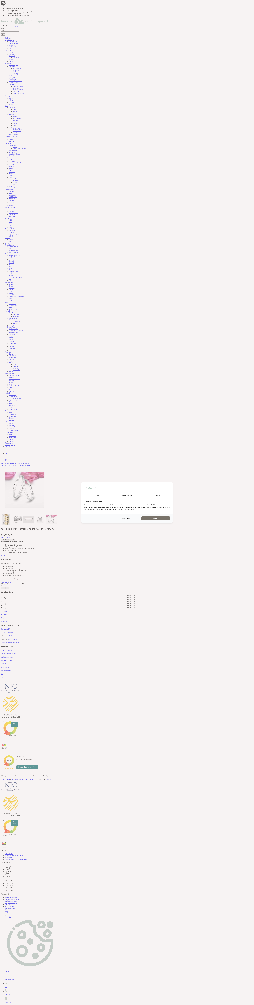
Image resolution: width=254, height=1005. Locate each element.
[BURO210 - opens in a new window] (162, 488)
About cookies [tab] (127, 495)
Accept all (155, 518)
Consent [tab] (96, 495)
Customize (126, 518)
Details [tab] (157, 495)
